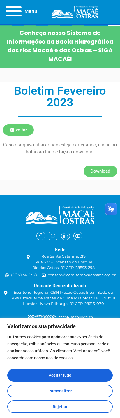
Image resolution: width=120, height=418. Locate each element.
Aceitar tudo (60, 375)
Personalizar (60, 391)
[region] (60, 368)
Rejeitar (60, 406)
